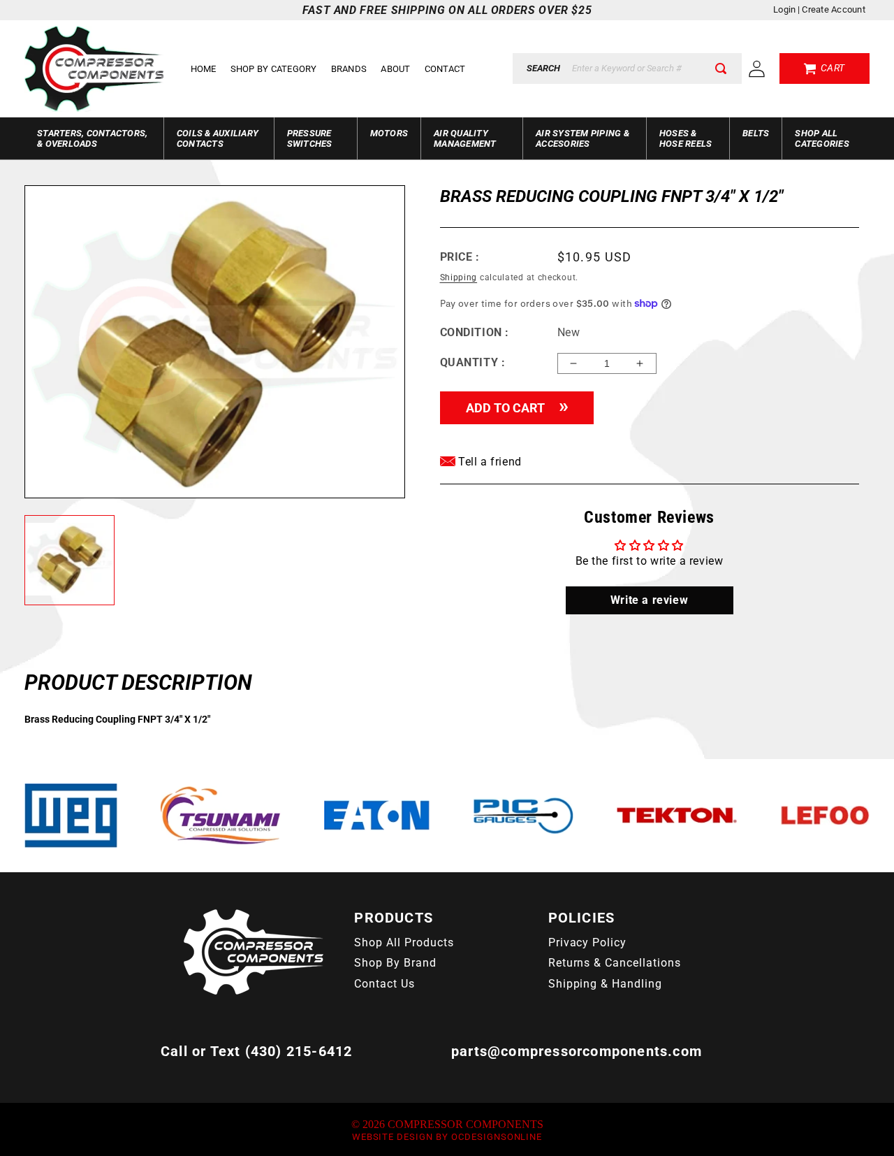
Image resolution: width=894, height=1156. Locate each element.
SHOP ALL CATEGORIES (822, 138)
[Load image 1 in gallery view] (69, 560)
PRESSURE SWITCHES (309, 138)
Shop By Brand (395, 962)
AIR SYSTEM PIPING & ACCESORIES (582, 138)
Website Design (392, 1137)
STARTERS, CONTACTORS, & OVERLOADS (92, 138)
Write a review (649, 600)
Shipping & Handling (605, 983)
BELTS (755, 133)
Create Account (833, 9)
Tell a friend (488, 461)
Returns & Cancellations (614, 962)
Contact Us (384, 983)
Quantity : (473, 362)
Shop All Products (403, 942)
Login (784, 9)
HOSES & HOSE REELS (685, 138)
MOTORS (389, 133)
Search (543, 68)
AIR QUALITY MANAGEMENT (465, 138)
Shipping (459, 277)
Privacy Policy (587, 942)
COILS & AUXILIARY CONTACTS (217, 138)
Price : (460, 256)
